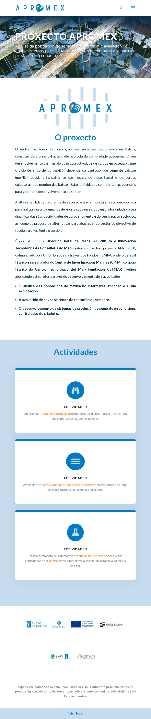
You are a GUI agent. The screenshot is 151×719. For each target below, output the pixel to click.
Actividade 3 (75, 549)
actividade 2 (75, 478)
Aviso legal (75, 713)
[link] (31, 269)
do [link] (31, 269)
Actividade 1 (75, 407)
